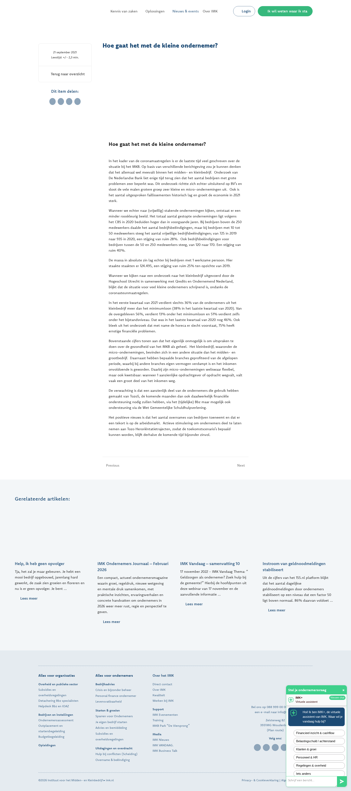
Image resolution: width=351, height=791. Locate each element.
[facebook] (266, 747)
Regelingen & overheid (311, 765)
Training (158, 720)
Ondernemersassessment (56, 720)
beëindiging (122, 760)
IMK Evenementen (165, 715)
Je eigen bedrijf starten (111, 722)
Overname (102, 760)
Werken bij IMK (163, 701)
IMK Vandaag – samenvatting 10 (210, 563)
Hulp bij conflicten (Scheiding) (116, 754)
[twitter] (275, 747)
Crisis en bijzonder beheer (113, 690)
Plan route (275, 730)
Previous (112, 465)
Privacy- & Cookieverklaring (260, 780)
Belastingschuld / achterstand (315, 741)
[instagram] (284, 747)
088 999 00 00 (277, 707)
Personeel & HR (307, 757)
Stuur (342, 781)
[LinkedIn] (61, 101)
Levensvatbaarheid (108, 701)
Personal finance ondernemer (115, 696)
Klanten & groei (306, 749)
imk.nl (110, 780)
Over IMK (159, 690)
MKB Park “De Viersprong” (171, 726)
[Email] (77, 101)
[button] (226, 11)
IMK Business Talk (165, 751)
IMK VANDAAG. (163, 745)
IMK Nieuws (161, 740)
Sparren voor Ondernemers (114, 716)
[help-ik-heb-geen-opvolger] (51, 508)
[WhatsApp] (69, 101)
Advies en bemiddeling (111, 728)
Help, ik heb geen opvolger (39, 563)
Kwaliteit (159, 695)
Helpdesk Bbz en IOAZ (53, 706)
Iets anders (303, 773)
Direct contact (162, 684)
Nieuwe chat (337, 697)
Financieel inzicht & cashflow (315, 733)
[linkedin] (257, 747)
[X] (52, 101)
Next (241, 465)
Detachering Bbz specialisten (58, 701)
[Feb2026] (134, 508)
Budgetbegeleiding (51, 737)
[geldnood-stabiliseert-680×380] (299, 508)
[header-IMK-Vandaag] (217, 508)
